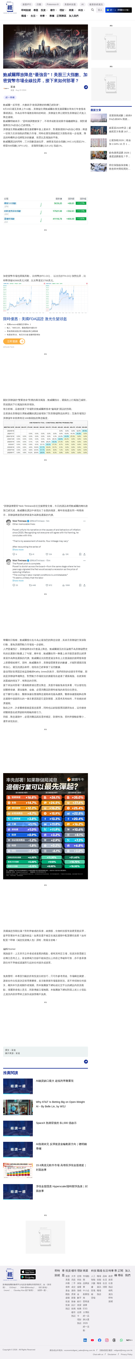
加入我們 (73, 16)
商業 (71, 10)
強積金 (79, 1292)
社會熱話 (111, 1285)
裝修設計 (73, 1303)
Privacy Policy (126, 1354)
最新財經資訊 (96, 4)
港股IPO (27, 4)
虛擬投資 (68, 1299)
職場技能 (99, 1278)
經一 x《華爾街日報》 (120, 10)
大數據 (93, 1285)
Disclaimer (112, 1354)
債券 (68, 1287)
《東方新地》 (42, 1287)
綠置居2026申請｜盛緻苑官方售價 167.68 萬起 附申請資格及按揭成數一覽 (120, 130)
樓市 (52, 10)
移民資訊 (111, 1292)
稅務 (79, 1308)
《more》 (7, 1290)
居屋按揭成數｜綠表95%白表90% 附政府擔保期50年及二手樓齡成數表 (120, 118)
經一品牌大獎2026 (86, 1319)
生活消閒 (105, 1285)
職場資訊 (99, 1285)
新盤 (73, 1298)
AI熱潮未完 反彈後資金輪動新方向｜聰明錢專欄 (61, 1146)
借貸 (79, 1305)
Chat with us (98, 1354)
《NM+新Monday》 (27, 1287)
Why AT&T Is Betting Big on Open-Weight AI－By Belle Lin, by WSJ (60, 1104)
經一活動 (86, 1328)
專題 (35, 10)
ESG (85, 1308)
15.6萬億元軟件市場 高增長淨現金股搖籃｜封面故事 (61, 1167)
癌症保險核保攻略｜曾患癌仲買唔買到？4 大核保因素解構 (120, 167)
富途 (13, 86)
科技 (80, 10)
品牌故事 (86, 1285)
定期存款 (79, 1278)
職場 (23, 16)
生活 (33, 16)
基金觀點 (68, 1292)
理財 (62, 10)
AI (82, 4)
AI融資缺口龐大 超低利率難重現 (55, 1080)
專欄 (51, 16)
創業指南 (86, 1296)
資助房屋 (73, 1292)
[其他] (86, 87)
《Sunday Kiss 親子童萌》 (23, 1290)
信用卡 (79, 1314)
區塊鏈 (93, 1292)
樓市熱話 (73, 1314)
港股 (68, 1276)
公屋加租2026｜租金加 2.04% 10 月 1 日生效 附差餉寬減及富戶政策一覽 (120, 142)
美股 (12, 90)
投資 (43, 10)
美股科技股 (70, 4)
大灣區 (86, 1312)
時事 (42, 16)
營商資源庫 (86, 1303)
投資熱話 (68, 1307)
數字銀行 (79, 1299)
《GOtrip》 (12, 1287)
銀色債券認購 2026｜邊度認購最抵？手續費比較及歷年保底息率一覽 (120, 155)
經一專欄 (10, 97)
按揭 (73, 1308)
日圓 (39, 4)
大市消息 (73, 1278)
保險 (79, 1283)
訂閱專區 (61, 16)
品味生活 (105, 1278)
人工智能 (93, 1278)
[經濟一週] (10, 7)
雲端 (93, 1298)
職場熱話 (99, 1292)
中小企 (86, 1290)
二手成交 (73, 1285)
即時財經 (26, 10)
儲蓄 (79, 1287)
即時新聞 (111, 1299)
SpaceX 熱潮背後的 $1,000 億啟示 (56, 1122)
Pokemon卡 (53, 4)
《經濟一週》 (41, 1290)
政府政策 (111, 1278)
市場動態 (86, 1278)
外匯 (68, 1283)
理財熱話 (79, 1321)
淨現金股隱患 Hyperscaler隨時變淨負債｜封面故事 (62, 1188)
